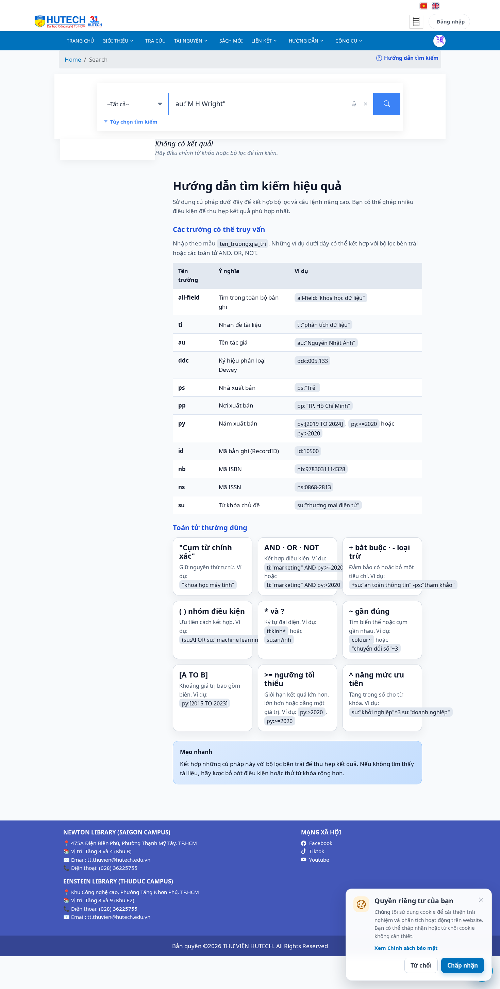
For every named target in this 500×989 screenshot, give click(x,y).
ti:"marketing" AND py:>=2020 (305, 567)
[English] (435, 6)
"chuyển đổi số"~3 (375, 648)
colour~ (361, 639)
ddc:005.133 (312, 360)
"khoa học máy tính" (208, 585)
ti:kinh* (276, 631)
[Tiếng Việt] (423, 6)
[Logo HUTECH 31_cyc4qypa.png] (68, 21)
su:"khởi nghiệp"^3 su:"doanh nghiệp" (401, 712)
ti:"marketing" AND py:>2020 (303, 585)
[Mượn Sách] (439, 41)
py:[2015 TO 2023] (205, 703)
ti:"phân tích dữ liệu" (323, 325)
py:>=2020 (364, 423)
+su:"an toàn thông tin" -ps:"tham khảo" (403, 585)
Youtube (319, 859)
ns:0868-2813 (314, 487)
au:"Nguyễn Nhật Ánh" (326, 342)
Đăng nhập (451, 21)
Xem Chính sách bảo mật (405, 947)
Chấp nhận (462, 965)
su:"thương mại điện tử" (328, 505)
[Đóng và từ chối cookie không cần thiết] (481, 899)
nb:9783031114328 (321, 469)
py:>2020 (308, 433)
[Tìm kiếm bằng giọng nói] (354, 104)
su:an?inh (279, 639)
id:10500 (308, 451)
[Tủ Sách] (416, 22)
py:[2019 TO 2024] (320, 423)
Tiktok (316, 851)
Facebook (320, 843)
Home (73, 59)
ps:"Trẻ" (307, 388)
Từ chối (421, 965)
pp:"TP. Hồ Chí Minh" (323, 405)
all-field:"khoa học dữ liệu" (331, 297)
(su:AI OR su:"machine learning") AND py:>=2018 (244, 639)
